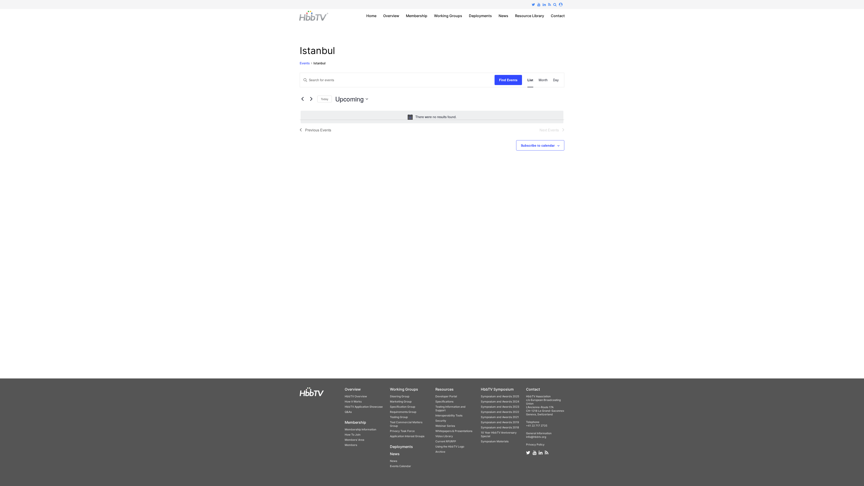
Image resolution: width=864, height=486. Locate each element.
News (503, 16)
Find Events (508, 80)
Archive (440, 451)
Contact (558, 16)
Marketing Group (401, 401)
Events (305, 63)
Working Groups (448, 16)
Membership (416, 16)
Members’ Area (354, 439)
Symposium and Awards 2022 (500, 412)
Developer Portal (446, 396)
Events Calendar (400, 466)
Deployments (480, 16)
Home (371, 16)
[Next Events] (311, 99)
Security (440, 420)
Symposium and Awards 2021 (500, 417)
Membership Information (360, 429)
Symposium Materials (494, 441)
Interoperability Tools (448, 415)
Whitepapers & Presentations (453, 431)
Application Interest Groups (407, 436)
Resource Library (529, 16)
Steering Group (399, 396)
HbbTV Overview (356, 396)
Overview (391, 16)
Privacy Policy (535, 444)
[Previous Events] (302, 99)
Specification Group (402, 406)
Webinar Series (445, 426)
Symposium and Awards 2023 (500, 406)
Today (324, 99)
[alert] (432, 117)
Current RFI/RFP (445, 441)
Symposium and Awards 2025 (500, 396)
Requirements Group (403, 412)
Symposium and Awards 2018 (500, 427)
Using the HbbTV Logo (449, 446)
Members (351, 445)
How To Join (352, 434)
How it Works (353, 401)
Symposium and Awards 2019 (500, 422)
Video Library (444, 436)
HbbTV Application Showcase (364, 406)
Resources (444, 389)
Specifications (444, 401)
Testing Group (399, 417)
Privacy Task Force (402, 431)
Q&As (348, 412)
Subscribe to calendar (538, 145)
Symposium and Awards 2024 (500, 401)
